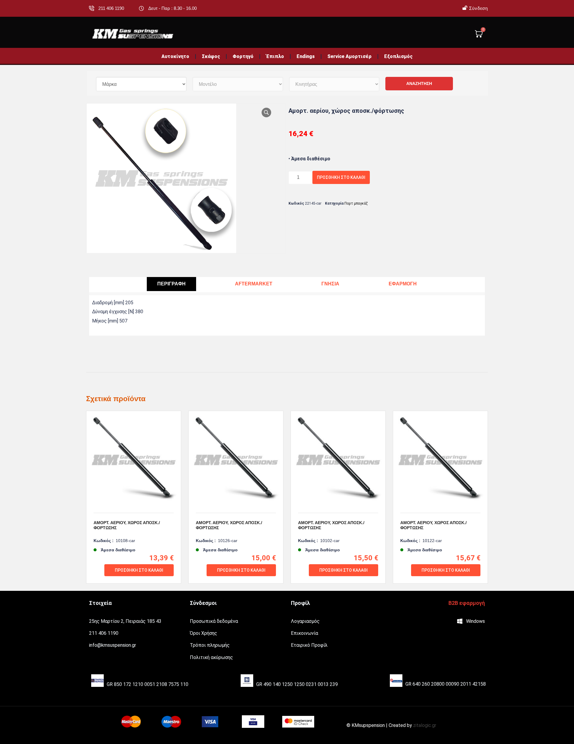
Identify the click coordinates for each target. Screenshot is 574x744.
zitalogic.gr (424, 725)
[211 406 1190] (91, 8)
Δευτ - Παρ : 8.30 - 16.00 (172, 8)
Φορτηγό (243, 56)
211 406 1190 (111, 8)
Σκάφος (211, 56)
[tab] (171, 284)
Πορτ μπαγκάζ (356, 203)
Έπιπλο (275, 56)
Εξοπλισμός (398, 56)
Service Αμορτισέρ (349, 56)
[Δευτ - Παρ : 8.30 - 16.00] (141, 8)
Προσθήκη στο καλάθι (341, 177)
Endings (306, 56)
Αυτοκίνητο (175, 56)
